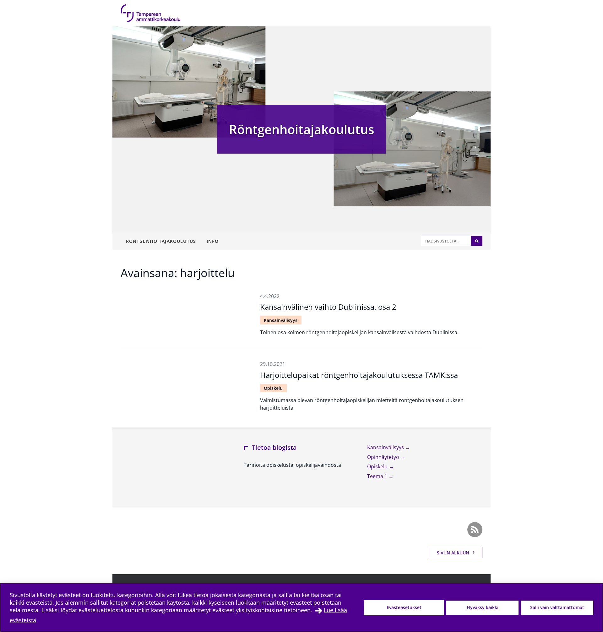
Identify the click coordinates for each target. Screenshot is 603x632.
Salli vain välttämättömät (557, 607)
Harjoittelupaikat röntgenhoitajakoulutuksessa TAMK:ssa (359, 375)
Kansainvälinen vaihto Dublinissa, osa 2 (328, 307)
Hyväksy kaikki (482, 607)
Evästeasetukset (404, 607)
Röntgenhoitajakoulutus (301, 129)
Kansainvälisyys (280, 320)
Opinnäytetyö (383, 457)
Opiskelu (273, 388)
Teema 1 (377, 476)
